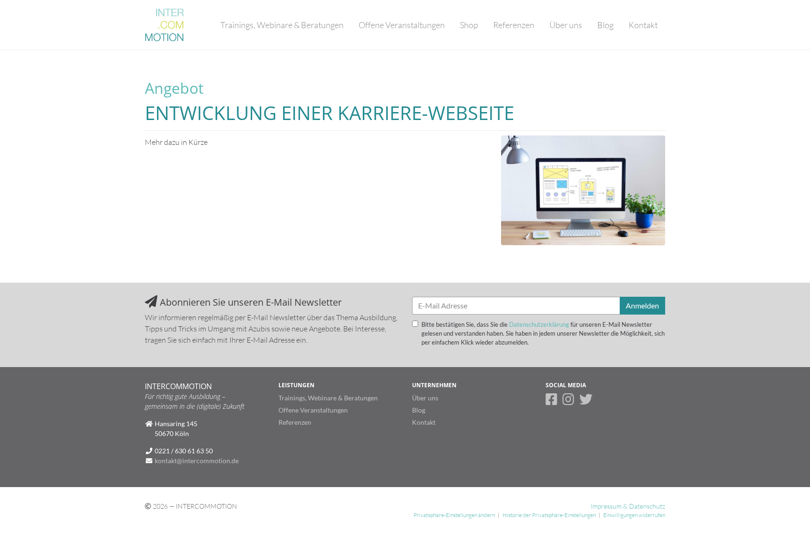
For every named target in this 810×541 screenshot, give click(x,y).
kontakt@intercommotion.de (197, 461)
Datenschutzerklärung (539, 324)
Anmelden (642, 305)
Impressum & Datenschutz (628, 506)
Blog (605, 25)
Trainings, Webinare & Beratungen (282, 25)
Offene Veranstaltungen (402, 25)
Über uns (565, 25)
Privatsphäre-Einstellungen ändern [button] (454, 514)
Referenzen (513, 25)
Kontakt (643, 25)
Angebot (174, 88)
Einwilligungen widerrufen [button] (634, 514)
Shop (469, 25)
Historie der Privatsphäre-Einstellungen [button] (549, 514)
